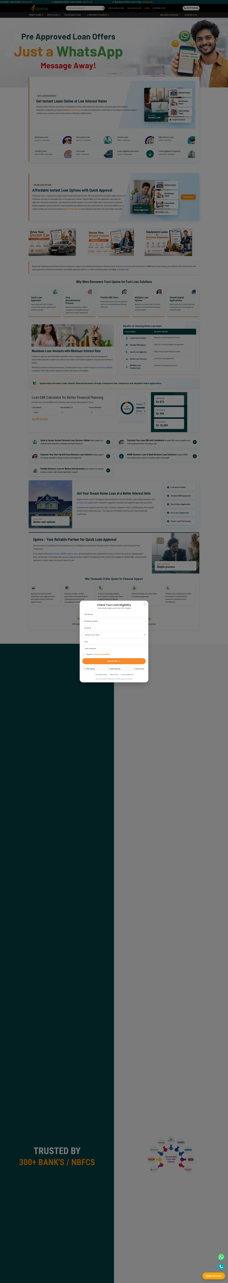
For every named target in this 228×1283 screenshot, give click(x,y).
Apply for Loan (214, 1275)
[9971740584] (221, 1257)
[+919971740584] (221, 1267)
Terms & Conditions (101, 654)
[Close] (145, 604)
